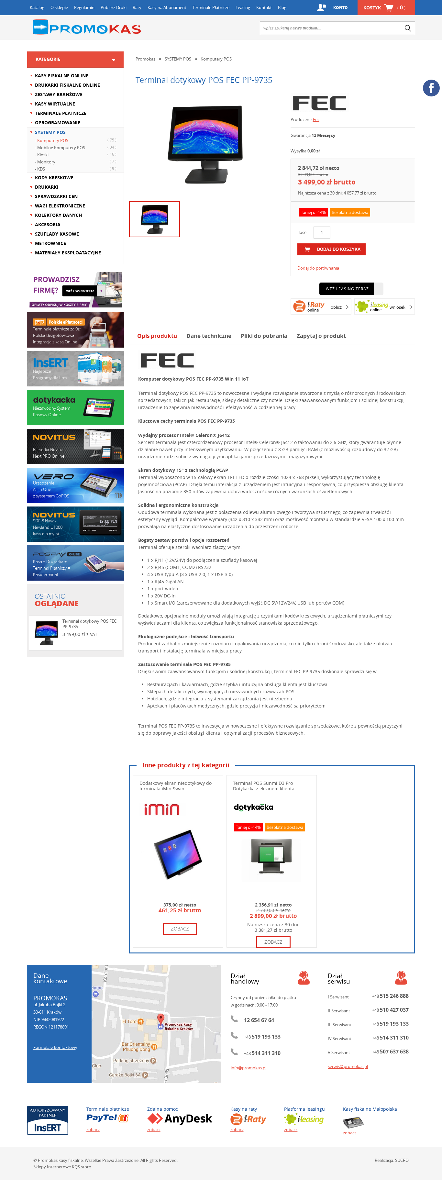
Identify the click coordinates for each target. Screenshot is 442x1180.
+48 (262, 1037)
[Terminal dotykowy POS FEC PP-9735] (205, 145)
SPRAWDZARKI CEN (56, 196)
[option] (205, 144)
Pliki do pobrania (264, 336)
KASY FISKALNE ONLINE (61, 75)
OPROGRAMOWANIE (57, 122)
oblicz (336, 307)
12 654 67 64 (259, 1020)
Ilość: (302, 232)
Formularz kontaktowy (55, 1047)
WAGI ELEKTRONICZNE (60, 206)
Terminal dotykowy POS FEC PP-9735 (89, 623)
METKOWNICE (50, 243)
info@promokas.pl (248, 1068)
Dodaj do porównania (318, 268)
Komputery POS (216, 59)
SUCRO (402, 1160)
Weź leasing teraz (347, 288)
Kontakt (264, 7)
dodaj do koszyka (338, 249)
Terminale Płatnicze (211, 7)
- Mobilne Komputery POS (75, 147)
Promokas (87, 27)
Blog (282, 7)
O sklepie (59, 7)
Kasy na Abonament (167, 7)
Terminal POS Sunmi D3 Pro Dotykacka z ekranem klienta (263, 786)
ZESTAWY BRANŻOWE (59, 94)
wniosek (397, 307)
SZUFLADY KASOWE (57, 234)
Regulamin (84, 7)
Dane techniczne (208, 336)
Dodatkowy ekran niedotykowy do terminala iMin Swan (175, 786)
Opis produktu (157, 336)
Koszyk (384, 7)
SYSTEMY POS (50, 132)
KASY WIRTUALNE (55, 104)
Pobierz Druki (114, 7)
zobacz (180, 928)
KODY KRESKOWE (54, 177)
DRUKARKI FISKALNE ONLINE (67, 85)
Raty (137, 7)
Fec (316, 119)
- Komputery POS (75, 140)
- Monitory (75, 162)
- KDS (75, 169)
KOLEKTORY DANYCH (58, 215)
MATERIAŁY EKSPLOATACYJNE (68, 253)
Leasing (243, 7)
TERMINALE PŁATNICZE (60, 113)
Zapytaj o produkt (321, 336)
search (408, 28)
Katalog (37, 7)
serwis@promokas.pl (348, 1066)
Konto (340, 7)
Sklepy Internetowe (52, 1167)
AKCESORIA (48, 224)
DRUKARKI (46, 187)
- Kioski (75, 154)
